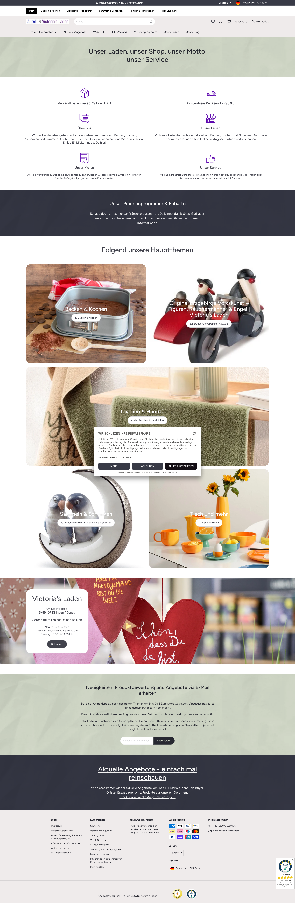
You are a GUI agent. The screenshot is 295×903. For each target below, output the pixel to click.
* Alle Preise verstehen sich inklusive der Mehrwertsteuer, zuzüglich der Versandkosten (144, 829)
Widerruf (98, 32)
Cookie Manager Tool (109, 896)
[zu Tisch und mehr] (209, 518)
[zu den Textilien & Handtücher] (147, 416)
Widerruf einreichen (61, 848)
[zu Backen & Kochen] (86, 313)
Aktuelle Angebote (74, 32)
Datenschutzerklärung (62, 830)
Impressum (56, 826)
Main (31, 10)
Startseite (95, 826)
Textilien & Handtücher (141, 10)
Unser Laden (171, 32)
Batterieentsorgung (61, 852)
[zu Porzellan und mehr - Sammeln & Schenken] (86, 518)
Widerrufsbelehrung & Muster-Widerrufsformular (66, 837)
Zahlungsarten (97, 835)
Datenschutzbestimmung (190, 721)
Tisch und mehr (169, 10)
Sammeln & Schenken (111, 10)
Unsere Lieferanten (42, 32)
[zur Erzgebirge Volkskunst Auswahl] (209, 313)
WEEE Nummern (98, 840)
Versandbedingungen (101, 830)
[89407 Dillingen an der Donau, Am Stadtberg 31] (147, 621)
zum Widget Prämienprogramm (106, 849)
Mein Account (97, 867)
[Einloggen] (220, 21)
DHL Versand (119, 32)
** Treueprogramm (145, 32)
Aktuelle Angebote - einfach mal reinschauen (147, 773)
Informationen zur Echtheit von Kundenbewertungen (106, 861)
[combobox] (114, 21)
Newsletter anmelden (101, 854)
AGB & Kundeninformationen (65, 843)
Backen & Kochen (50, 10)
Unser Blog (192, 32)
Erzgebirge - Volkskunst (79, 10)
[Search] (151, 21)
